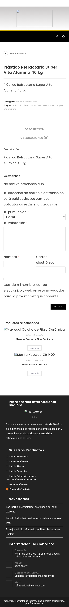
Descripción (34, 129)
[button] (5, 36)
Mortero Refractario (18, 484)
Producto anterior (18, 53)
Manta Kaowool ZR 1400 (34, 364)
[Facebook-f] (56, 36)
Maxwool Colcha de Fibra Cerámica (34, 339)
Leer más (35, 348)
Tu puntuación (16, 212)
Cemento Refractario (19, 461)
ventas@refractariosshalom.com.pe (34, 575)
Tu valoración (15, 223)
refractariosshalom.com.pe (30, 585)
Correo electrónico (46, 260)
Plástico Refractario (26, 101)
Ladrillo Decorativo (18, 471)
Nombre (11, 257)
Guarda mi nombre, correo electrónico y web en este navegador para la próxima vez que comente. (34, 290)
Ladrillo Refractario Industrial (22, 476)
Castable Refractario (18, 456)
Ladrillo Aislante (16, 466)
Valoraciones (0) (34, 138)
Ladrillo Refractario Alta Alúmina (21, 479)
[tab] (35, 129)
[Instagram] (63, 36)
